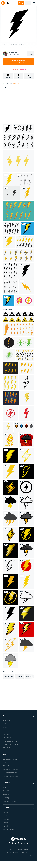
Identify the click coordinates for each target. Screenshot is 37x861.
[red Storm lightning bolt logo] (12, 383)
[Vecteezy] (3, 3)
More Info (7, 88)
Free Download (18, 62)
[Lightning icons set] (18, 306)
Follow (30, 54)
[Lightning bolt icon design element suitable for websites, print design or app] (11, 265)
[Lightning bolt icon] (7, 128)
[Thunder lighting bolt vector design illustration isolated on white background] (13, 138)
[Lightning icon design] (9, 425)
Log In (28, 3)
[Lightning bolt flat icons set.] (11, 535)
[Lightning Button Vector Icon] (10, 369)
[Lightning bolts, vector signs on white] (18, 171)
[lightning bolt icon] (10, 519)
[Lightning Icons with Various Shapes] (10, 354)
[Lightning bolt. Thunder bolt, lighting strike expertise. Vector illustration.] (10, 476)
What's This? (16, 83)
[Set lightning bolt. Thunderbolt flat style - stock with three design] (13, 579)
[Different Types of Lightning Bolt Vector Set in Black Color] (10, 322)
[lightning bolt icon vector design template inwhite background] (10, 550)
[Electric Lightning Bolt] (9, 189)
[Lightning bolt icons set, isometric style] (18, 412)
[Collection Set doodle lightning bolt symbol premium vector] (18, 248)
